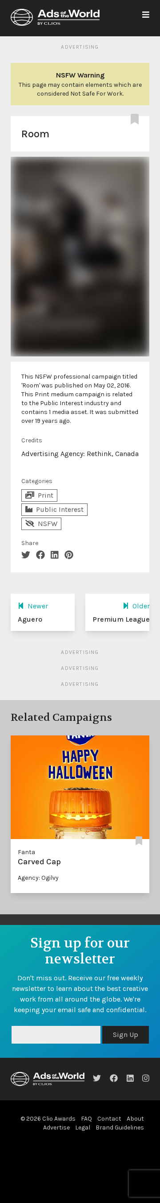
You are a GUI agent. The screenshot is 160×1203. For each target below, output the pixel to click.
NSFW (47, 523)
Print (45, 495)
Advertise (56, 1127)
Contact (109, 1118)
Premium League (121, 619)
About (135, 1118)
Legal (82, 1127)
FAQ (86, 1118)
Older (141, 606)
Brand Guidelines (120, 1127)
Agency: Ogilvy (38, 878)
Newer (38, 606)
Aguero (30, 619)
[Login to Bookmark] (136, 119)
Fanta (26, 852)
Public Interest (60, 509)
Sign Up (125, 1034)
